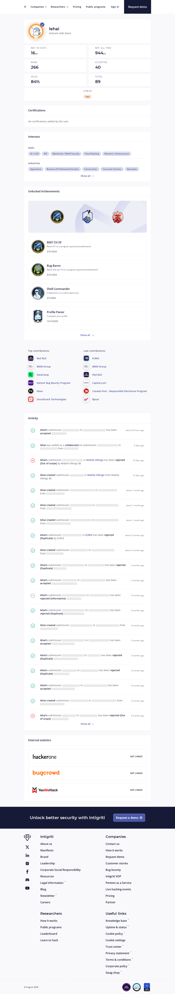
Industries (34, 163)
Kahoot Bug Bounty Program (53, 383)
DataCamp (43, 374)
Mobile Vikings (95, 460)
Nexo (40, 391)
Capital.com (99, 383)
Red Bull (41, 358)
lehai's (44, 429)
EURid (89, 535)
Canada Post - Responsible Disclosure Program (119, 391)
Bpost (95, 399)
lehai (43, 445)
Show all (86, 175)
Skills (31, 147)
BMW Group (44, 366)
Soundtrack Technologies (51, 399)
